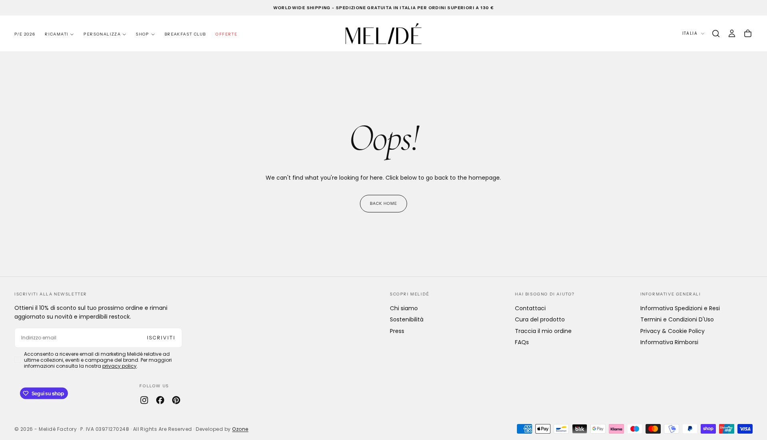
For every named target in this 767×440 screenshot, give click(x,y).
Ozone (240, 429)
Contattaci (530, 308)
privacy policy (119, 366)
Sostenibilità (406, 319)
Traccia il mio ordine (543, 331)
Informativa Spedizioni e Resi (680, 308)
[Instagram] (144, 400)
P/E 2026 (24, 34)
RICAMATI (56, 34)
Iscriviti (161, 338)
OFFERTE (226, 34)
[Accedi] (732, 33)
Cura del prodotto (540, 319)
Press (397, 331)
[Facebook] (160, 400)
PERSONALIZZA (102, 34)
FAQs (522, 342)
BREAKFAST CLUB (185, 34)
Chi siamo (404, 308)
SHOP (142, 34)
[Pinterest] (176, 400)
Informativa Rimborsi (669, 342)
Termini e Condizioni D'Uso (677, 319)
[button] (716, 33)
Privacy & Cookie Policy (672, 331)
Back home (383, 203)
